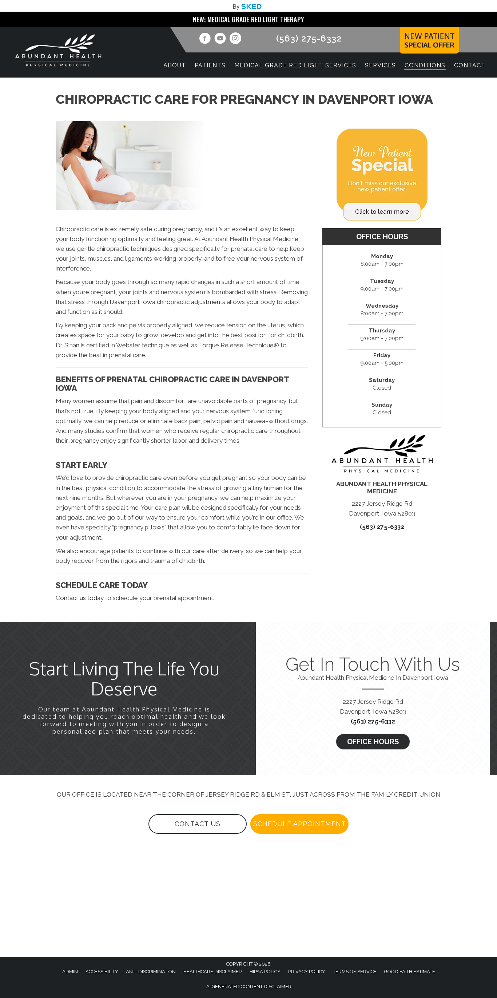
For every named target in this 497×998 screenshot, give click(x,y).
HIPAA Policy (265, 971)
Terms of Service (355, 971)
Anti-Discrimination (151, 971)
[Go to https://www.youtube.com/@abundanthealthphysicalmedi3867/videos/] (220, 39)
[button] (373, 742)
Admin (70, 971)
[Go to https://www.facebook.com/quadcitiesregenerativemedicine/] (205, 39)
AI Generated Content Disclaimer (248, 986)
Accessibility (102, 971)
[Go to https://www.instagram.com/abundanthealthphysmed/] (235, 39)
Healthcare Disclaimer (212, 971)
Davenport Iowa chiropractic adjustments (167, 301)
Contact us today (80, 597)
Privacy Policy (306, 971)
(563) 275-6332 (309, 38)
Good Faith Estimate (409, 971)
